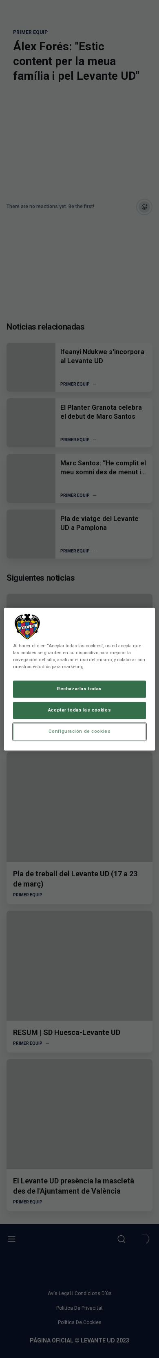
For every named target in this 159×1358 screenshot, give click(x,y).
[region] (79, 679)
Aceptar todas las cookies (79, 710)
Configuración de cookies (80, 731)
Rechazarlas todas (79, 688)
